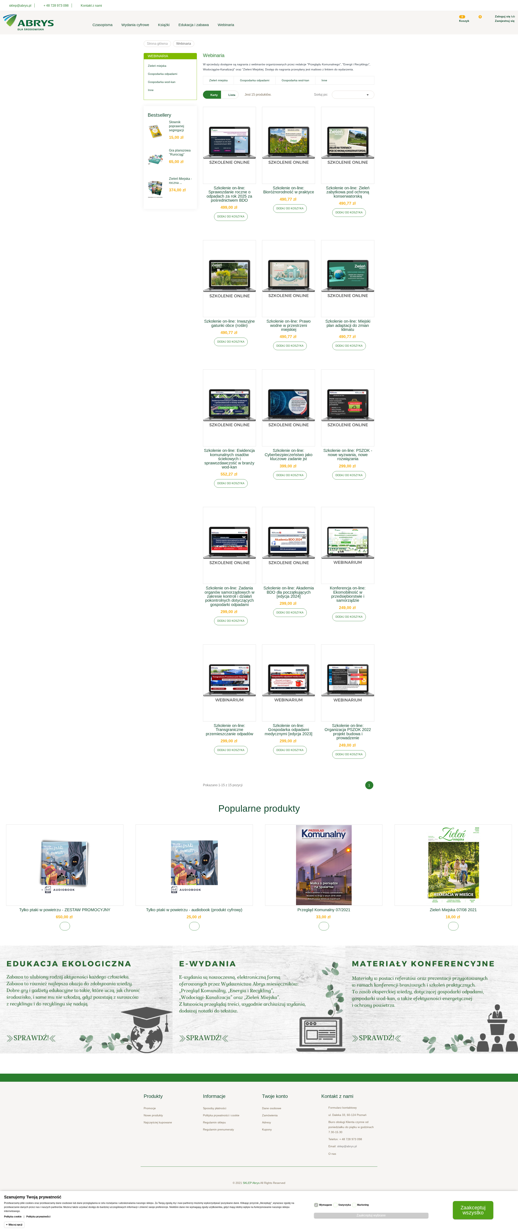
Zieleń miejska (157, 65)
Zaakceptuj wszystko (473, 1210)
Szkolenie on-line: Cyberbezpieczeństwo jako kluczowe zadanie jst (288, 454)
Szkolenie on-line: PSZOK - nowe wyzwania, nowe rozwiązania (347, 454)
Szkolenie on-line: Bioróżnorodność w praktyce (288, 190)
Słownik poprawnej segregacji (176, 126)
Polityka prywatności (38, 1216)
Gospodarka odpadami (162, 73)
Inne (151, 90)
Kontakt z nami (91, 5)
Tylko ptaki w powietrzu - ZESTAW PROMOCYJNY (64, 910)
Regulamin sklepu (214, 1122)
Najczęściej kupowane (158, 1122)
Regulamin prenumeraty (218, 1129)
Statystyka (344, 1204)
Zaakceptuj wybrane (371, 1215)
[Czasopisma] (431, 999)
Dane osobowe (271, 1108)
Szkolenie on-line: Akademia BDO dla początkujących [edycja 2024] (288, 592)
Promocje (150, 1108)
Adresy (266, 1122)
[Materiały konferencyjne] (86, 999)
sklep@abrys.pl (347, 1146)
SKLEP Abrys (251, 1182)
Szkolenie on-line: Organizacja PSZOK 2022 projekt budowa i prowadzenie (348, 731)
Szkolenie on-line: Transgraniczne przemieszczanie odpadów (229, 729)
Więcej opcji (15, 1224)
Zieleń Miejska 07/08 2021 (453, 910)
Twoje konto (275, 1096)
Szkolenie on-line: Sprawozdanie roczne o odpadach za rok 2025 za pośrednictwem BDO (229, 194)
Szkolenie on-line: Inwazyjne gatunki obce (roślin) (229, 323)
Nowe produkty (153, 1115)
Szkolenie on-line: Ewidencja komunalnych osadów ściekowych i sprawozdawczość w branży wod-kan (229, 458)
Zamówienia (270, 1115)
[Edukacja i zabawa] (259, 999)
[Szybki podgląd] (229, 148)
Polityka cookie (13, 1216)
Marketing (363, 1204)
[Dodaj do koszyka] (65, 926)
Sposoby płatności (214, 1108)
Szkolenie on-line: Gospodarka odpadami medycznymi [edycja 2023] (288, 729)
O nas (332, 1153)
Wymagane (325, 1204)
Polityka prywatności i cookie (221, 1115)
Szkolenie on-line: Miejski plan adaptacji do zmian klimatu (347, 325)
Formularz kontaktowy (342, 1107)
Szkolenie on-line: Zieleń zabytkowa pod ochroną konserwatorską (347, 192)
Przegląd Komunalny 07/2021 (323, 910)
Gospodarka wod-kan (161, 82)
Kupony (267, 1129)
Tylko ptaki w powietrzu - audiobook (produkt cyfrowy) (194, 910)
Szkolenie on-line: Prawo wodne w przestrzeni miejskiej (288, 325)
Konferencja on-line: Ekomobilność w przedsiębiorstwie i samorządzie (348, 594)
